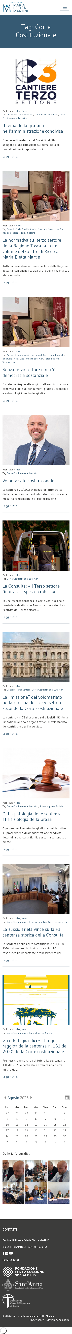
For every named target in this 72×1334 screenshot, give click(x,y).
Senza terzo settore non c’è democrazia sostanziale (29, 372)
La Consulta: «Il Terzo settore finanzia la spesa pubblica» (31, 588)
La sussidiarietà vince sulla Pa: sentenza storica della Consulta (33, 932)
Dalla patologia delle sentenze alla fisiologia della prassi (32, 816)
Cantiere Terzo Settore (46, 114)
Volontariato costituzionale (28, 480)
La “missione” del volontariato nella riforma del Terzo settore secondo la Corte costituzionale (33, 702)
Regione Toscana (11, 232)
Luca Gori (22, 118)
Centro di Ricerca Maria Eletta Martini (32, 1316)
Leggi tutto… (11, 156)
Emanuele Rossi (46, 229)
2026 (18, 1097)
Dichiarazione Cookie (57, 1319)
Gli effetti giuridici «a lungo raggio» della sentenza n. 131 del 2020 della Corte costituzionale (35, 1045)
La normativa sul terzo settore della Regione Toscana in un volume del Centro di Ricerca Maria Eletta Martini (32, 248)
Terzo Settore (28, 232)
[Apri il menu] (64, 7)
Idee (18, 110)
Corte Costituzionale (25, 229)
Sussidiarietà (60, 921)
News (24, 110)
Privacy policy (36, 1319)
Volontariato (9, 362)
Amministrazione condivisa (20, 114)
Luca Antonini (26, 358)
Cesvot (10, 229)
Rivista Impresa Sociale (51, 806)
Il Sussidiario (35, 921)
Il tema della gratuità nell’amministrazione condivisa (33, 128)
